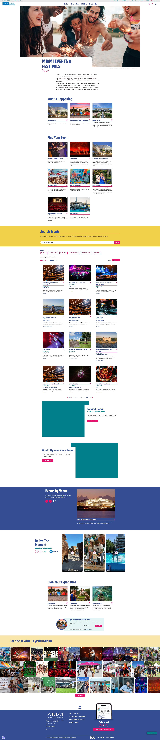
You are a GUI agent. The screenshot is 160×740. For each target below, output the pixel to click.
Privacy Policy (88, 629)
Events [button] (91, 4)
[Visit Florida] (100, 737)
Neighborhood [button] (86, 253)
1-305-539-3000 (51, 724)
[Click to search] (42, 242)
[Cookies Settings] (3, 737)
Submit (98, 626)
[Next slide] (50, 501)
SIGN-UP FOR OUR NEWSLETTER (103, 729)
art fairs (78, 78)
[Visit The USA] (92, 737)
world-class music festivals (66, 78)
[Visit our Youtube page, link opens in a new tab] (107, 725)
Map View (55, 260)
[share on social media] (47, 70)
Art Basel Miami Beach (64, 85)
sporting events (92, 78)
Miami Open (94, 85)
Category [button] (62, 253)
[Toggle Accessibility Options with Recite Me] (156, 4)
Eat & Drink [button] (84, 4)
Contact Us (50, 729)
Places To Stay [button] (74, 4)
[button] (149, 4)
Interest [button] (96, 253)
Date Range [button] (53, 253)
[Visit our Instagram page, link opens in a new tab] (100, 725)
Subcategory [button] (73, 253)
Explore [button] (66, 4)
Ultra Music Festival (82, 83)
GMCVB (147, 1)
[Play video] (72, 552)
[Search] (117, 242)
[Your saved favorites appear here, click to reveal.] (152, 4)
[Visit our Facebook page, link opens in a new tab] (103, 725)
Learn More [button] (92, 421)
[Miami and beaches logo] (55, 715)
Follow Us (55, 551)
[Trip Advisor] (110, 737)
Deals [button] (96, 4)
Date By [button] (43, 253)
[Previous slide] (46, 501)
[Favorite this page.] (43, 70)
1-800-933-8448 (51, 726)
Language (154, 1)
